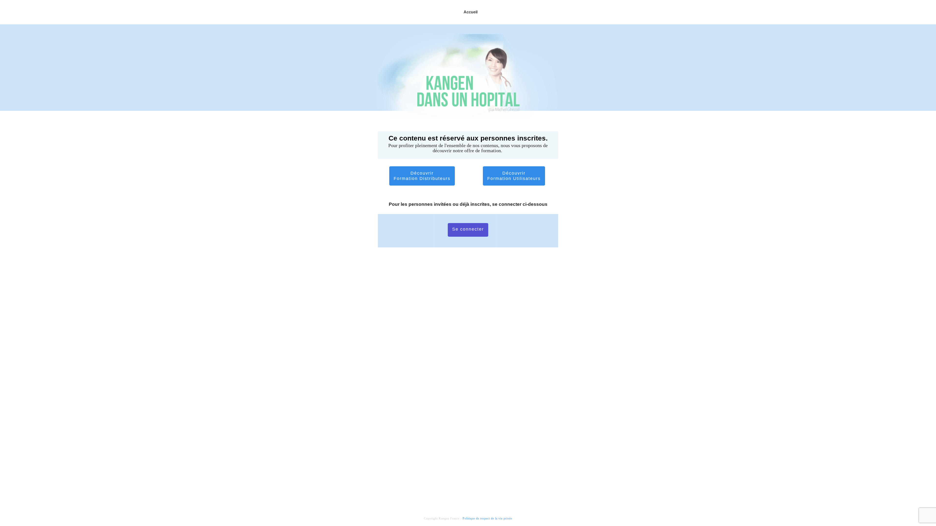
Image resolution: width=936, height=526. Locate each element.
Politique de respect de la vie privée (487, 518)
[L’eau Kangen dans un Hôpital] (468, 76)
